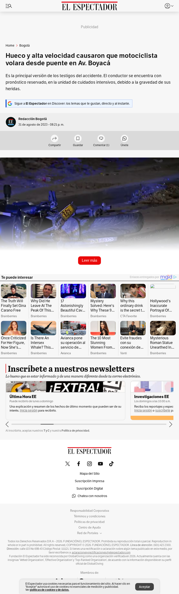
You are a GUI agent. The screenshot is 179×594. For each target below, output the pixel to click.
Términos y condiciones (89, 516)
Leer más (89, 260)
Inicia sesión (29, 410)
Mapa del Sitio (90, 473)
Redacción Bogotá (32, 119)
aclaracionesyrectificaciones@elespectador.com (101, 552)
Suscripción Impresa (89, 481)
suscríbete (162, 410)
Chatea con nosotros (92, 496)
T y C (46, 430)
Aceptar (144, 587)
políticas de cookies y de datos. (49, 589)
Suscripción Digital (89, 488)
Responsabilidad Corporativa (89, 510)
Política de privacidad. (76, 430)
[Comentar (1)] (101, 139)
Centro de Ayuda (90, 527)
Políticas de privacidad (89, 522)
